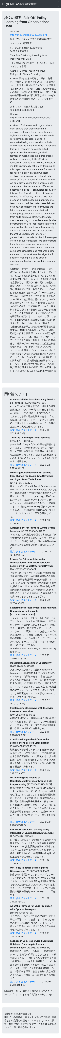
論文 (12, 430)
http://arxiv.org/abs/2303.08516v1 (28, 34)
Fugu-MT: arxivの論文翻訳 (19, 4)
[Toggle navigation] (55, 4)
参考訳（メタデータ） (27, 430)
